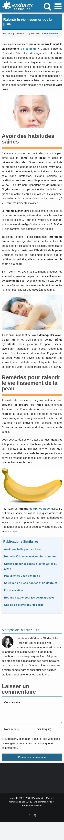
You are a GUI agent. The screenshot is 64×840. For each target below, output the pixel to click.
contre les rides (39, 508)
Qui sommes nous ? (44, 802)
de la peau (28, 48)
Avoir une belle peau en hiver (22, 549)
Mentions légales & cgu (20, 802)
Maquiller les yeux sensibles (22, 575)
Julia (9, 33)
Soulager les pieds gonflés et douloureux (30, 583)
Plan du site (38, 798)
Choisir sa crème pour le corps (23, 604)
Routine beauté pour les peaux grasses (29, 597)
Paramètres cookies (32, 805)
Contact (50, 798)
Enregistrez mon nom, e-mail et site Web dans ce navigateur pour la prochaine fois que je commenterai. (31, 743)
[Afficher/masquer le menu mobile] (58, 6)
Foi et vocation (13, 590)
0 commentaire (50, 33)
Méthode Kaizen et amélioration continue (30, 556)
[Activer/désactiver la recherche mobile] (47, 6)
